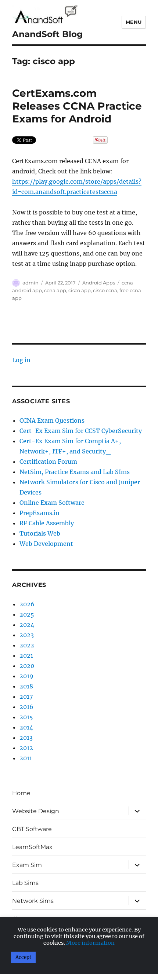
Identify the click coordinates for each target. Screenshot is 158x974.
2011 (25, 758)
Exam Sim (27, 864)
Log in (21, 360)
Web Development (46, 543)
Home (21, 793)
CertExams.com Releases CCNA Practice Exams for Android (77, 106)
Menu (134, 22)
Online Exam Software (52, 502)
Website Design (35, 811)
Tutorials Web (39, 533)
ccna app (55, 290)
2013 (26, 737)
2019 (26, 676)
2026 (27, 604)
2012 (26, 747)
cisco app (79, 290)
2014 (26, 727)
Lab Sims (25, 882)
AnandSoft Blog (47, 34)
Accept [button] (23, 957)
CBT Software (32, 829)
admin (30, 283)
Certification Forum (48, 461)
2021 (26, 655)
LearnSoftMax (32, 846)
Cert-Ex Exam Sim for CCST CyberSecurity (80, 430)
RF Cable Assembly (46, 523)
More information (90, 943)
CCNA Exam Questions (52, 420)
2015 (26, 717)
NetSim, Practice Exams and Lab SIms (74, 471)
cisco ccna (105, 290)
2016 (26, 706)
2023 (26, 635)
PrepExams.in (39, 513)
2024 (26, 624)
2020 (26, 665)
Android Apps (98, 283)
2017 (26, 696)
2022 (26, 645)
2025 (26, 614)
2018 (26, 686)
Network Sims (33, 900)
